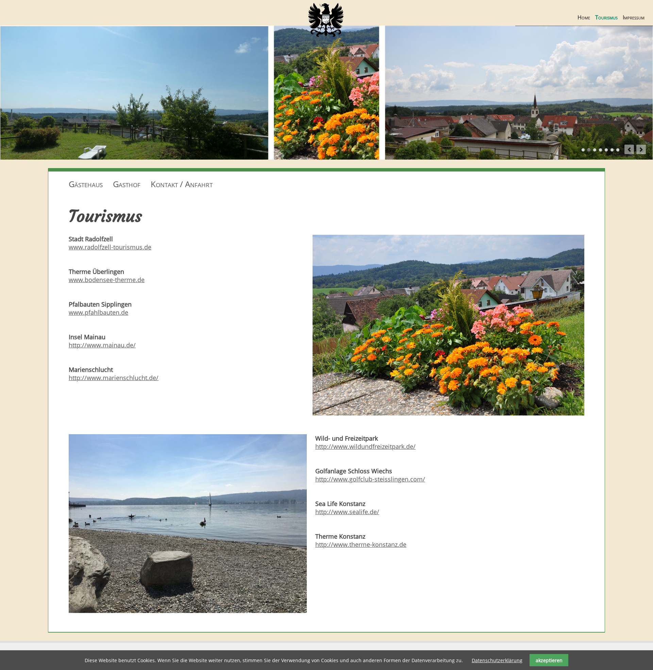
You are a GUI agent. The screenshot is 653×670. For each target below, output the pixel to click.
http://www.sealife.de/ (347, 512)
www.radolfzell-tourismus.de (110, 247)
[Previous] (629, 149)
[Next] (641, 149)
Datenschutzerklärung (497, 660)
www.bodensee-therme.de (107, 280)
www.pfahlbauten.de (98, 312)
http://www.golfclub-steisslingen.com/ (370, 479)
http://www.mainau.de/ (102, 345)
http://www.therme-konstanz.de (360, 544)
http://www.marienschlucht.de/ (113, 378)
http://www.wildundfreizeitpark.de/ (365, 446)
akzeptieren (549, 660)
